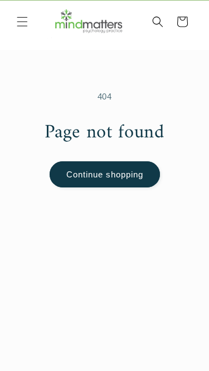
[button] (22, 21)
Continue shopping (104, 174)
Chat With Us (184, 346)
